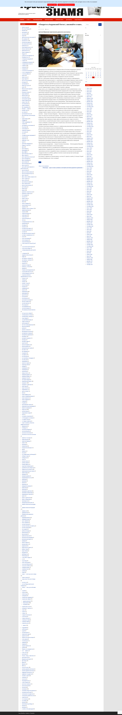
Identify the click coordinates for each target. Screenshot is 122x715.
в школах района (25, 73)
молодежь (24, 336)
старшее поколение (26, 614)
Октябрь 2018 (90, 244)
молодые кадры (25, 341)
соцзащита (25, 604)
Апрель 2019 (89, 234)
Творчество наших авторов (28, 637)
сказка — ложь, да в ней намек (29, 587)
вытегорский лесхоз (26, 113)
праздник (24, 474)
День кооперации (25, 160)
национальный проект (27, 381)
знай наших (24, 215)
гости (23, 133)
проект (23, 496)
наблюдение (24, 361)
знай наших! (24, 216)
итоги (23, 236)
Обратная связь (49, 19)
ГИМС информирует (26, 122)
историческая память (26, 228)
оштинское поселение (27, 432)
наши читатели (25, 388)
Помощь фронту (25, 464)
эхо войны (24, 700)
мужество (24, 343)
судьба (23, 630)
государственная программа (28, 135)
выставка (24, 112)
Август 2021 (89, 188)
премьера (24, 479)
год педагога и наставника (27, 125)
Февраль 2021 (90, 198)
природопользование (26, 486)
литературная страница (27, 316)
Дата (23, 147)
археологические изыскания (28, 37)
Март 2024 (89, 136)
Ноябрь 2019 (89, 223)
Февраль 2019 (90, 237)
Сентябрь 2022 (90, 166)
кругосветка (24, 294)
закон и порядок (25, 203)
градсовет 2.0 (25, 140)
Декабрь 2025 (90, 101)
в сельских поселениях (27, 70)
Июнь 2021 (89, 191)
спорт (23, 609)
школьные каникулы (26, 684)
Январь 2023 (89, 159)
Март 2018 (89, 256)
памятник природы (26, 441)
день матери (24, 162)
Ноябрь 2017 (89, 262)
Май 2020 (89, 213)
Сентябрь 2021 (90, 186)
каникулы (24, 263)
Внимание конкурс (26, 92)
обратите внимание (26, 407)
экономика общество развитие (28, 690)
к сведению (24, 253)
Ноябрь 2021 (89, 183)
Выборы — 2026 (25, 108)
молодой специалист (26, 338)
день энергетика (25, 183)
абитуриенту (25, 32)
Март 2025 (89, 116)
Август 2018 (89, 247)
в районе (24, 65)
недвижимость (25, 389)
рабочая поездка (25, 530)
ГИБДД (23, 120)
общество (24, 409)
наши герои (24, 386)
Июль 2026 (89, 90)
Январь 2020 (89, 219)
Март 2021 (89, 196)
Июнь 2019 (89, 231)
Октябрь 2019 (90, 224)
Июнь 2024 (89, 131)
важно (23, 75)
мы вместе (24, 349)
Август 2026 (89, 88)
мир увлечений (25, 326)
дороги (23, 190)
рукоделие (24, 552)
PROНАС (24, 30)
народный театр (25, 378)
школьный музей (25, 685)
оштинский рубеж (26, 431)
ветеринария (25, 83)
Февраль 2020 (90, 218)
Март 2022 (89, 176)
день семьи (24, 175)
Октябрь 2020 (90, 204)
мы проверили (25, 351)
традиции (24, 642)
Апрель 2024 (89, 134)
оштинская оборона (26, 429)
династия (24, 188)
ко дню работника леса (27, 271)
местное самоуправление (27, 324)
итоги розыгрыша (25, 241)
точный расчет (25, 640)
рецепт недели (25, 542)
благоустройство (25, 49)
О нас (28, 19)
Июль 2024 (89, 129)
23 (100, 75)
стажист (24, 613)
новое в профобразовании (27, 396)
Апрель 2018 (89, 254)
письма (23, 452)
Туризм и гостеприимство (27, 649)
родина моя (24, 545)
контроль (24, 286)
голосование (24, 128)
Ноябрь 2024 (89, 123)
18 (88, 75)
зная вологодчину (26, 218)
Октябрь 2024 (90, 124)
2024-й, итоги (25, 27)
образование (26, 602)
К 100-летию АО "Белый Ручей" (29, 243)
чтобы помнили (25, 682)
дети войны (24, 186)
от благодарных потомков (27, 417)
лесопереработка (26, 306)
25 (88, 77)
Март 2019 (89, 236)
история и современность (27, 235)
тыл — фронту (25, 650)
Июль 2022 (89, 169)
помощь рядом (25, 462)
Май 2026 (89, 93)
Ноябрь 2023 (89, 143)
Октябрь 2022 (90, 164)
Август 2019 (89, 227)
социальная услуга (26, 606)
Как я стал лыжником (44, 166)
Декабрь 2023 (90, 141)
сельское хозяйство (26, 565)
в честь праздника (26, 72)
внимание (24, 90)
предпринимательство (27, 477)
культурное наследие (26, 299)
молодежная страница (27, 333)
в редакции (24, 68)
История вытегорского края (28, 233)
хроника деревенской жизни (28, 669)
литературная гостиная (27, 314)
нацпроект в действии (27, 384)
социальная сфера (26, 599)
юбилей (23, 702)
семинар (24, 570)
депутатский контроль (27, 185)
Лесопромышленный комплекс (28, 309)
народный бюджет (26, 376)
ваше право (24, 78)
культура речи (25, 298)
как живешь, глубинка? (27, 260)
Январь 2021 (89, 199)
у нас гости (24, 652)
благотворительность (26, 47)
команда (24, 280)
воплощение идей (26, 98)
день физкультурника (26, 181)
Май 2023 (89, 153)
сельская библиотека (26, 564)
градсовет (24, 138)
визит (48, 29)
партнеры (24, 444)
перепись (24, 451)
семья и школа (25, 577)
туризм (23, 647)
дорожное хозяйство (26, 193)
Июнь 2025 (89, 111)
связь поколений (25, 562)
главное (23, 123)
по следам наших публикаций (28, 454)
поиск (23, 459)
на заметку (24, 354)
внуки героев (25, 93)
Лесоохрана (24, 304)
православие (25, 472)
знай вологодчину (26, 213)
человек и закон (25, 675)
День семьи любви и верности (28, 176)
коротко (23, 289)
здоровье (24, 206)
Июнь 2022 (89, 171)
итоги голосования (26, 238)
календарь (24, 261)
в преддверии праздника (27, 62)
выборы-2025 (25, 110)
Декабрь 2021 (90, 181)
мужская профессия (26, 344)
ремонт (24, 625)
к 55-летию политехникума (28, 246)
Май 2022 (89, 173)
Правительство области (27, 469)
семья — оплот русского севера (29, 574)
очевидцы (24, 427)
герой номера (25, 118)
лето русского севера (26, 313)
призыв (23, 482)
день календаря (25, 158)
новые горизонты (25, 398)
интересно (24, 226)
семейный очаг (25, 569)
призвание (24, 481)
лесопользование (26, 308)
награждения (25, 369)
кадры (23, 256)
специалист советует (26, 608)
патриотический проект (27, 447)
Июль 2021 (89, 189)
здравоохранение (26, 210)
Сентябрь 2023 (90, 146)
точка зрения (25, 639)
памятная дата (25, 439)
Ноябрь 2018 (89, 242)
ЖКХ (23, 201)
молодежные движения (27, 334)
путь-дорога (24, 529)
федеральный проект (26, 659)
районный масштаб (26, 535)
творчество (24, 635)
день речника (25, 170)
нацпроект (24, 383)
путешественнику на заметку (28, 525)
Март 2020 (89, 216)
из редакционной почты (27, 221)
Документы (69, 19)
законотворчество (26, 205)
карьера (23, 268)
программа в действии (27, 491)
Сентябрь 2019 (90, 226)
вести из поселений (26, 80)
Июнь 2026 (89, 91)
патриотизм (24, 446)
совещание (24, 595)
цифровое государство (27, 674)
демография (24, 150)
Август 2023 (89, 148)
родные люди (25, 549)
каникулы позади (25, 265)
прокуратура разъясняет (27, 502)
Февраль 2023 (90, 158)
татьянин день (25, 632)
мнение (23, 328)
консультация (25, 285)
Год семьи (24, 127)
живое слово (25, 198)
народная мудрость (26, 374)
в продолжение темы (26, 63)
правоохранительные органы (28, 471)
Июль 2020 (89, 209)
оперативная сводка (26, 412)
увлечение (24, 654)
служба (23, 590)
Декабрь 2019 (90, 221)
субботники (24, 629)
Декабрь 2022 (90, 161)
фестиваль (24, 660)
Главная (22, 19)
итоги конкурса (25, 240)
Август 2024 (89, 128)
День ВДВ (24, 152)
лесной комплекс (25, 303)
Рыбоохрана (24, 555)
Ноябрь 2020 (89, 203)
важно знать (24, 77)
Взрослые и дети (25, 85)
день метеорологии (26, 163)
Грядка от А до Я (25, 145)
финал (23, 662)
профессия (24, 511)
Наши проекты (78, 19)
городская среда (25, 130)
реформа (24, 540)
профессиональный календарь (29, 504)
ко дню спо (24, 278)
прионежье (24, 484)
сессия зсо (24, 582)
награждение (25, 368)
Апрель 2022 (89, 174)
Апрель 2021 (89, 194)
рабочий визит (25, 532)
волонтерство (25, 97)
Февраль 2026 (90, 98)
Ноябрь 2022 (89, 163)
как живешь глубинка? (27, 258)
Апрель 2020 (89, 214)
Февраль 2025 (90, 118)
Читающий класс (25, 680)
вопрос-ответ (25, 102)
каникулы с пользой (26, 266)
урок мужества (25, 657)
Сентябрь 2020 (90, 206)
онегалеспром (25, 411)
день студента (25, 178)
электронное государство (27, 694)
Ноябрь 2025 (89, 103)
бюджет (23, 54)
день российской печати (27, 173)
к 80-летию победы (26, 248)
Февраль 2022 (90, 178)
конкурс (23, 281)
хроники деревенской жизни (28, 670)
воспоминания (25, 103)
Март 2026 (89, 96)
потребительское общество (28, 467)
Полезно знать (59, 19)
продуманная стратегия (27, 494)
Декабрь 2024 (90, 121)
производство (25, 501)
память (23, 442)
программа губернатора (27, 492)
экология (24, 687)
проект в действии (26, 497)
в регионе (24, 67)
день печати (24, 165)
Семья (23, 572)
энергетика (24, 697)
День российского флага (27, 172)
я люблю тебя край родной (28, 708)
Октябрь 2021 (90, 184)
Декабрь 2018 (90, 241)
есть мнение (24, 195)
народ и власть (25, 373)
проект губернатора (26, 499)
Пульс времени (25, 522)
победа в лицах (25, 456)
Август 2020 (89, 208)
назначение (24, 371)
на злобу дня (25, 356)
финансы (24, 664)
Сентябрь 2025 (90, 106)
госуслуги (24, 137)
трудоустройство (25, 645)
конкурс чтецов (25, 283)
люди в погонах (25, 321)
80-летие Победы (26, 29)
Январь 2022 (89, 179)
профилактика (25, 512)
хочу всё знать (25, 667)
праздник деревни (26, 476)
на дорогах (24, 353)
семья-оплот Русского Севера (28, 579)
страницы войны (25, 621)
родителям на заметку (27, 547)
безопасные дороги (26, 42)
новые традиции (25, 399)
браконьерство (25, 50)
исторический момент (26, 230)
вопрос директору (26, 100)
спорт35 (24, 611)
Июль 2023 (89, 149)
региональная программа (27, 537)
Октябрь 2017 (90, 264)
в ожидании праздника (27, 59)
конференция (25, 288)
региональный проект (26, 539)
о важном (24, 401)
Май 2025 (89, 113)
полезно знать (25, 461)
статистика (24, 616)
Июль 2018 (89, 249)
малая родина (25, 323)
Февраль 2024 (90, 138)
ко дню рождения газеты (27, 273)
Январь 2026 (89, 100)
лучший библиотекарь (27, 319)
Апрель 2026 (89, 95)
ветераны (24, 82)
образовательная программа (28, 406)
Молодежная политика (27, 331)
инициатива (24, 223)
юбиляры (24, 707)
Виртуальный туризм (26, 88)
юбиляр (23, 705)
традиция (24, 644)
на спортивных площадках (28, 358)
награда (23, 366)
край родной (24, 293)
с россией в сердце (26, 557)
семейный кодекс (26, 567)
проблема (24, 489)
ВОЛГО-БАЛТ (25, 95)
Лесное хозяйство (26, 301)
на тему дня (24, 359)
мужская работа (25, 346)
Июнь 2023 (89, 151)
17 (86, 75)
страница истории (26, 619)
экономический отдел (26, 692)
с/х (22, 559)
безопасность (25, 40)
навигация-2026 (25, 364)
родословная (25, 550)
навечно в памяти (26, 363)
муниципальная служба (27, 348)
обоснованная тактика (27, 404)
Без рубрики (24, 39)
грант (23, 142)
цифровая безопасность (27, 672)
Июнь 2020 (89, 211)
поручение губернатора (27, 466)
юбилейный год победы (27, 703)
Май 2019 (89, 232)
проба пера (24, 487)
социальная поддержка (27, 597)
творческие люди (26, 634)
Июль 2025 (89, 110)
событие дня (25, 594)
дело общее (24, 148)
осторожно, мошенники (27, 416)
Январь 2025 (89, 119)
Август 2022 (89, 168)
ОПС (23, 414)
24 (86, 77)
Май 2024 (89, 133)
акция (23, 35)
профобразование (26, 517)
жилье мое (24, 200)
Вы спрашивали (25, 107)
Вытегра (87, 35)
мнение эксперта (25, 329)
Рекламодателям (37, 19)
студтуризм (24, 627)
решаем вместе (25, 544)
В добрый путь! (25, 57)
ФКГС (23, 665)
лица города (24, 318)
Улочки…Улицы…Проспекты (28, 655)
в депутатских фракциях (27, 55)
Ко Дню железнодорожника (28, 270)
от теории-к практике (26, 421)
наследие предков (26, 379)
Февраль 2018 (90, 257)
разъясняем (24, 534)
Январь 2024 (89, 139)
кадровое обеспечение (27, 255)
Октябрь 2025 (90, 105)
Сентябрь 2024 (90, 126)
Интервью (24, 225)
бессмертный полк (26, 44)
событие (24, 592)
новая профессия (26, 394)
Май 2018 (89, 252)
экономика (24, 689)
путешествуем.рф (26, 527)
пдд (23, 449)
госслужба (24, 132)
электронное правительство (28, 695)
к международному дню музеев (29, 250)
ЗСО (40, 162)
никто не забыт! (25, 391)
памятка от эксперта (26, 437)
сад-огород (24, 560)
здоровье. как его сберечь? (28, 208)
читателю (24, 679)
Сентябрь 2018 (90, 246)
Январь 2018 (89, 259)
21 (95, 75)
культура (24, 296)
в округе (24, 60)
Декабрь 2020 (90, 201)
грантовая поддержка (26, 143)
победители (24, 457)
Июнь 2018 (89, 251)
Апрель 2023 (89, 154)
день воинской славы (26, 153)
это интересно (25, 699)
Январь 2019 (89, 239)
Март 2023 (89, 156)
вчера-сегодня (25, 105)
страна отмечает (25, 618)
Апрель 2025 (89, 114)
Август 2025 (89, 108)
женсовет (24, 196)
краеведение (25, 291)
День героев (24, 155)
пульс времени (25, 520)
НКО (23, 393)
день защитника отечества (28, 157)
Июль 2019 (89, 229)
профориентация (25, 519)
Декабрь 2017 (90, 261)
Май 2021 (89, 193)
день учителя (25, 180)
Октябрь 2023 (90, 144)
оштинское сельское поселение (29, 434)
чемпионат (24, 677)
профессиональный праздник (28, 507)
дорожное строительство (27, 191)
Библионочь (24, 45)
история (23, 231)
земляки (24, 211)
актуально (24, 34)
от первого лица (25, 419)
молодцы (24, 339)
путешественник (25, 524)
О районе (24, 402)
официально (24, 426)
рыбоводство (25, 554)
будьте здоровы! (25, 52)
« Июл (86, 81)
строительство (25, 623)
